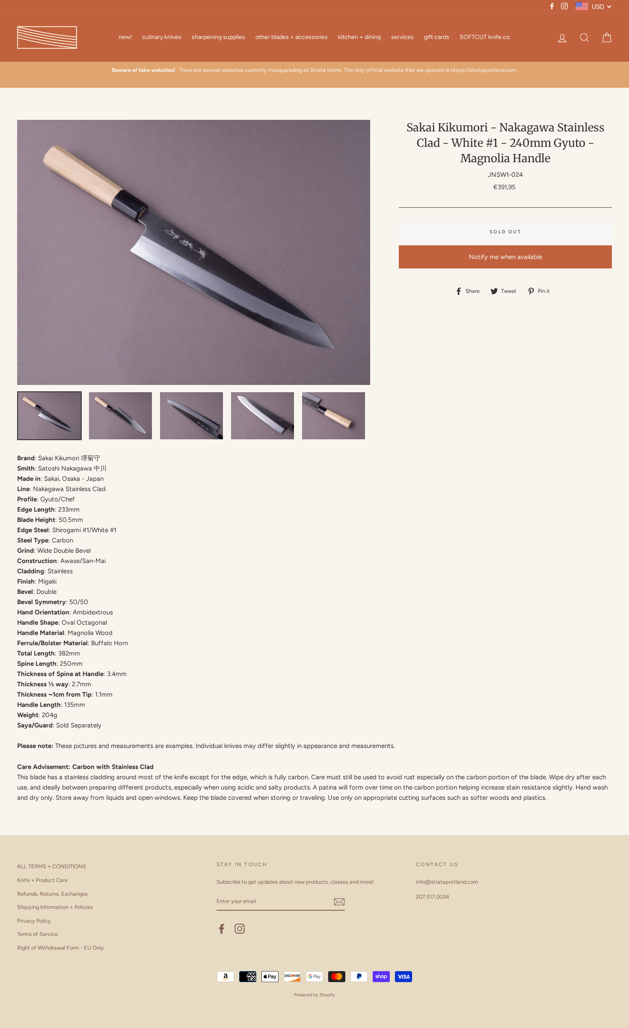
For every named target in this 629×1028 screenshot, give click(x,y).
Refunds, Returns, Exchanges (52, 894)
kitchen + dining (359, 37)
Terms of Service (37, 934)
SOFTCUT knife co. (485, 37)
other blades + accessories (291, 37)
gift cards (436, 37)
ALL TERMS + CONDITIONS (51, 866)
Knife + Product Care (42, 880)
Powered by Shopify (314, 995)
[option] (314, 70)
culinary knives (161, 37)
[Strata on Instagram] (239, 929)
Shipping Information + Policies (55, 907)
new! (125, 37)
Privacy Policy (34, 921)
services (402, 37)
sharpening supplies (218, 37)
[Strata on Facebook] (222, 929)
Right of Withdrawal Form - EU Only (60, 948)
